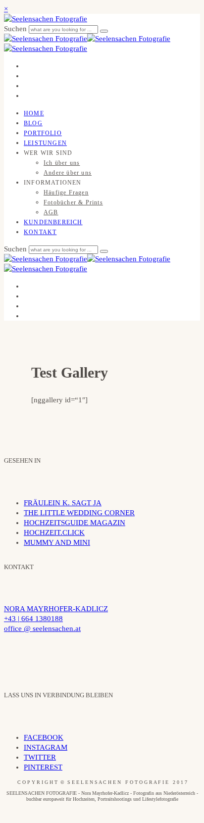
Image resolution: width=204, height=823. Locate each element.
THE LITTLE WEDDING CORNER (79, 513)
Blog (33, 123)
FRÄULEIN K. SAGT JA (63, 503)
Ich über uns (62, 162)
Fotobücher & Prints (73, 202)
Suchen (16, 29)
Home (34, 113)
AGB (51, 212)
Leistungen (45, 143)
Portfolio (43, 133)
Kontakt (40, 232)
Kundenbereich (53, 222)
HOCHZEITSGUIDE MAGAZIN (74, 523)
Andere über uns (68, 172)
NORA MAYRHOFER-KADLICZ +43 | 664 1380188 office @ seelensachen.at (56, 618)
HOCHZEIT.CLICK (54, 532)
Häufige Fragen (66, 192)
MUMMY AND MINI (57, 542)
